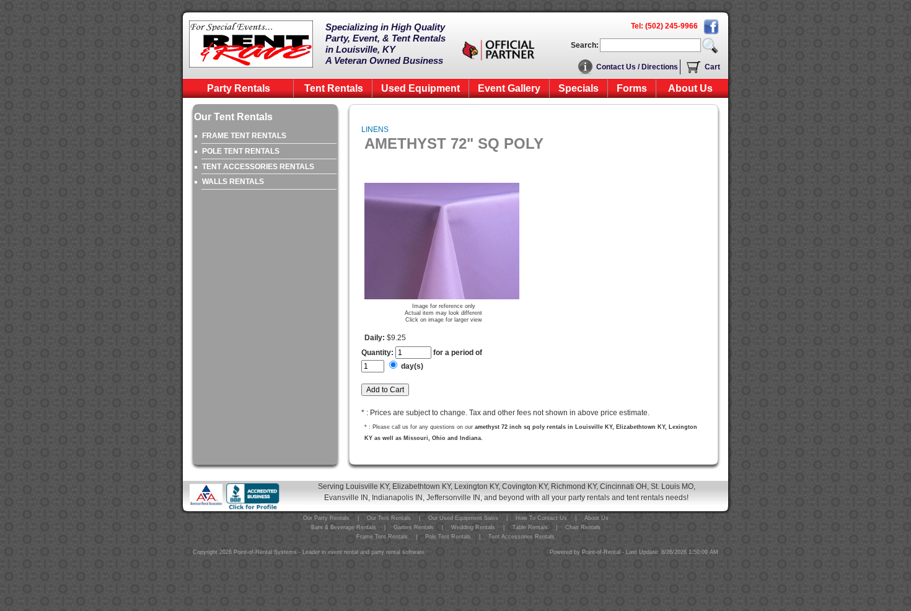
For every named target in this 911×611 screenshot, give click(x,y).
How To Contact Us (541, 518)
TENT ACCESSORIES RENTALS (258, 166)
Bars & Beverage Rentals (343, 527)
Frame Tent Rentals (382, 537)
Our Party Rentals (326, 518)
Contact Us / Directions (637, 67)
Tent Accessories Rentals (521, 537)
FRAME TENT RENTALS (244, 135)
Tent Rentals (333, 88)
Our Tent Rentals (389, 518)
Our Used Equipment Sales (463, 518)
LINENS (375, 129)
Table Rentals (530, 527)
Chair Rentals (583, 527)
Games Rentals (414, 527)
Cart (712, 67)
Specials (578, 88)
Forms (632, 88)
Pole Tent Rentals (448, 537)
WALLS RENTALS (233, 181)
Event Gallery (509, 88)
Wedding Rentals (473, 527)
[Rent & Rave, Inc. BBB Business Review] (252, 508)
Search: (585, 45)
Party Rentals (238, 88)
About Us (690, 88)
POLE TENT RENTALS (240, 151)
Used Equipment (420, 88)
